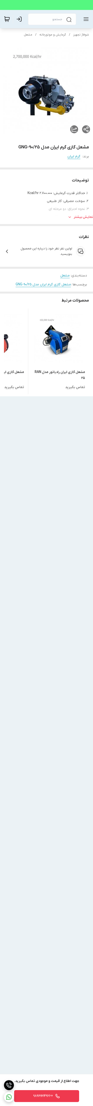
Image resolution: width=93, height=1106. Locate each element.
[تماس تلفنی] (9, 1085)
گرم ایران (73, 156)
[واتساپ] (9, 1097)
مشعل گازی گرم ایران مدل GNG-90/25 (43, 284)
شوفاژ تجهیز (81, 35)
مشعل (28, 35)
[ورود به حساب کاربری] (20, 19)
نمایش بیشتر (83, 217)
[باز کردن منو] (85, 19)
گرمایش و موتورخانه (52, 35)
